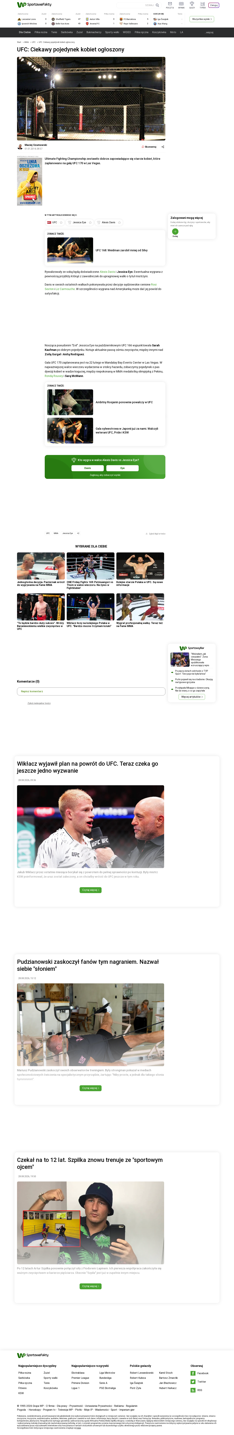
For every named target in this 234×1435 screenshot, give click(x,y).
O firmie (50, 1405)
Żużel (79, 32)
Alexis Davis (107, 271)
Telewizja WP (65, 1409)
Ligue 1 (75, 1388)
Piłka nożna (41, 32)
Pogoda (21, 1409)
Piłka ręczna (141, 32)
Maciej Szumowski (36, 145)
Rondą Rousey (54, 376)
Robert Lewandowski (141, 1372)
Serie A (103, 1383)
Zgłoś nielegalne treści (39, 703)
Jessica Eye (67, 533)
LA (181, 32)
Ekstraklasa (77, 1372)
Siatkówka (67, 32)
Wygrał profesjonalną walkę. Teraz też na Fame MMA (139, 624)
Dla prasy (62, 1405)
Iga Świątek (136, 1383)
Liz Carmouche (65, 289)
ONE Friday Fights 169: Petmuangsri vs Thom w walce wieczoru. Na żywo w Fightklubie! (90, 585)
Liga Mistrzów (107, 1372)
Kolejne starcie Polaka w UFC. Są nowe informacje (139, 584)
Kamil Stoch (166, 1372)
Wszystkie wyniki (201, 19)
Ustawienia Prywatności (98, 1405)
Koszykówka (159, 32)
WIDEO (127, 32)
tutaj (79, 1428)
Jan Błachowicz (168, 1383)
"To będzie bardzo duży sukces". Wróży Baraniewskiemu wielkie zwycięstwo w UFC (40, 626)
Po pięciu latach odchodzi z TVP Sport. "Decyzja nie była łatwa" (191, 672)
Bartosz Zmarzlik (168, 1377)
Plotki (78, 1409)
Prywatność (76, 1405)
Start (19, 42)
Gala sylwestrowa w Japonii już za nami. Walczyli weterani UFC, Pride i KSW (127, 430)
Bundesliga (105, 1377)
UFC (34, 42)
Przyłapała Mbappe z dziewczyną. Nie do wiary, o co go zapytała (192, 689)
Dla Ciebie (25, 32)
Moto (173, 32)
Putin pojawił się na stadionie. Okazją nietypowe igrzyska (194, 681)
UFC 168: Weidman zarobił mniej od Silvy (122, 250)
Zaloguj (214, 5)
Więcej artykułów (191, 696)
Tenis (54, 32)
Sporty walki (112, 32)
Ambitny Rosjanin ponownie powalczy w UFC (124, 402)
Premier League (80, 1377)
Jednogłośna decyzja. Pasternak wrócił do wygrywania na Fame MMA (41, 584)
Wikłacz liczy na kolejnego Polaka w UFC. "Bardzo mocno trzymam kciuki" (89, 624)
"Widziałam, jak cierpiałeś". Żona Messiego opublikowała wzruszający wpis (200, 660)
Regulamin (131, 1405)
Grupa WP (38, 1405)
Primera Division (80, 1383)
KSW (21, 1393)
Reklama (119, 1405)
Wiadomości (102, 1409)
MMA (26, 42)
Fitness (22, 1388)
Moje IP (88, 1409)
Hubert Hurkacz (168, 1388)
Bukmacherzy (93, 32)
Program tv (49, 1409)
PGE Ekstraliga (107, 1388)
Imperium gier (127, 1409)
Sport (114, 1409)
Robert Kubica (138, 1377)
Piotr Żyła (135, 1388)
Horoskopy (35, 1409)
